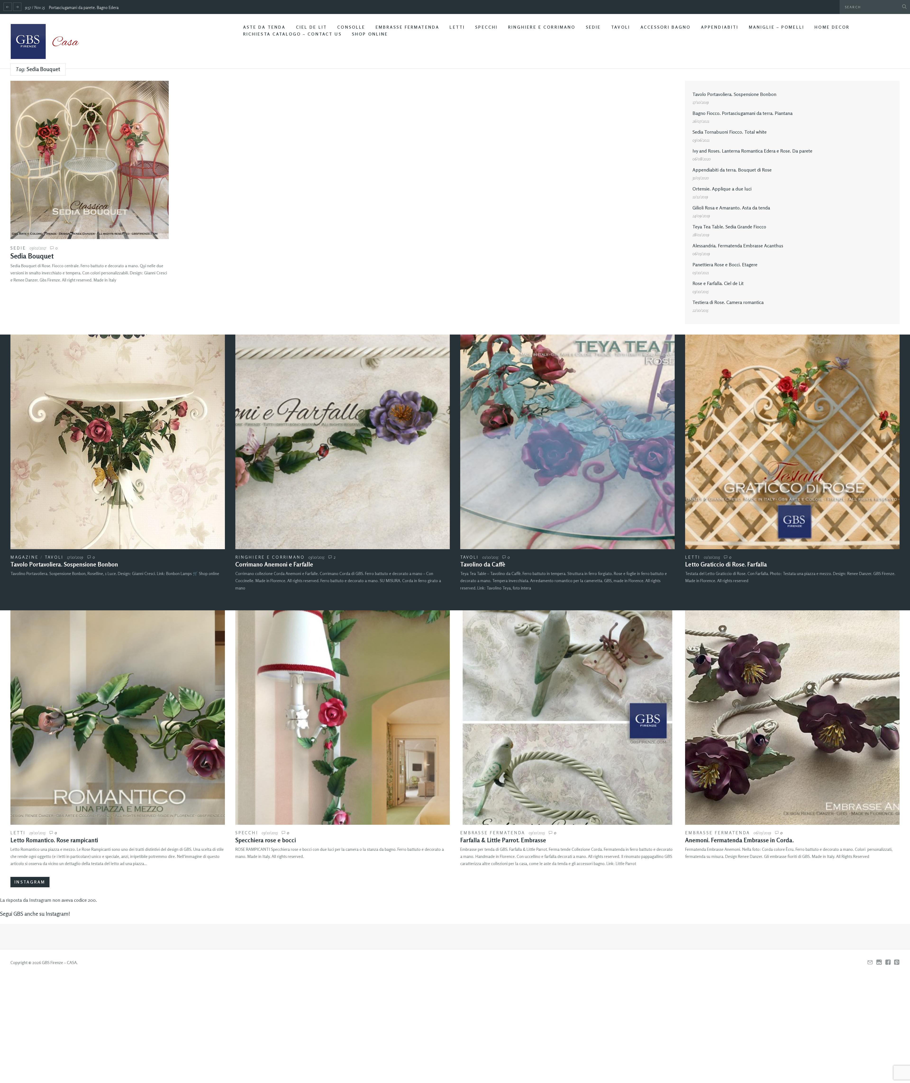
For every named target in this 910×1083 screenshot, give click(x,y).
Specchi (486, 27)
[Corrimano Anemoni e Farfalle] (342, 442)
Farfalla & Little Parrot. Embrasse (503, 840)
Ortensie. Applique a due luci (721, 189)
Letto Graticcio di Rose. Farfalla (726, 564)
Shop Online (370, 34)
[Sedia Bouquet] (89, 160)
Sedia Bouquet (32, 256)
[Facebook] (888, 962)
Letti (457, 27)
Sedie (593, 27)
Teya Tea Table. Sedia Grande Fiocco (729, 227)
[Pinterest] (897, 962)
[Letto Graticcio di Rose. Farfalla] (792, 442)
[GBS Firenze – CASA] (48, 41)
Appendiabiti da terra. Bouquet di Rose (732, 170)
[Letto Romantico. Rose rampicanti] (117, 717)
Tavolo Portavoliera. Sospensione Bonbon (734, 94)
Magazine (24, 557)
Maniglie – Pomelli (776, 27)
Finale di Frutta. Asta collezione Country (85, 7)
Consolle (351, 27)
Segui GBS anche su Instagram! (35, 914)
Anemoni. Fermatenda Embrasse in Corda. (739, 840)
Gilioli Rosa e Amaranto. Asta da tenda (731, 208)
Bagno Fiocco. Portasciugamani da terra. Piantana (742, 113)
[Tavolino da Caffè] (567, 442)
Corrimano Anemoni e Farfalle (274, 564)
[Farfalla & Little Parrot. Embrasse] (567, 717)
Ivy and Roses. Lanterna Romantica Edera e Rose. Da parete (752, 151)
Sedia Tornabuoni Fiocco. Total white (729, 132)
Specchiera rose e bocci (265, 840)
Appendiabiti (720, 27)
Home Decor (832, 27)
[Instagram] (879, 962)
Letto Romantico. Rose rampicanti (54, 840)
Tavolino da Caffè (482, 564)
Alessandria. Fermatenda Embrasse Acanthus (737, 246)
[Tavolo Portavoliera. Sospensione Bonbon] (117, 442)
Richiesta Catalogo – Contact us (292, 34)
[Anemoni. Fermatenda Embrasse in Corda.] (792, 717)
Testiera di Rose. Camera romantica (728, 302)
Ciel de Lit (311, 27)
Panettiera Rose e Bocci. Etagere (724, 264)
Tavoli (620, 27)
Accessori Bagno (666, 27)
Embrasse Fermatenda (407, 27)
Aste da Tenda (264, 27)
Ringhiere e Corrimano (542, 27)
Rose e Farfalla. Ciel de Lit (718, 283)
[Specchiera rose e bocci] (342, 717)
